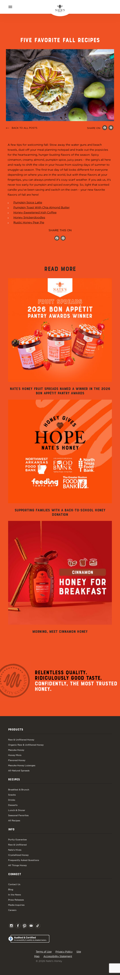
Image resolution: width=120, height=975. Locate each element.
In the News (14, 894)
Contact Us (14, 884)
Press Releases (16, 900)
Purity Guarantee (17, 839)
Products (15, 729)
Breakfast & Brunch (18, 789)
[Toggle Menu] (10, 7)
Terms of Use (44, 951)
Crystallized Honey (18, 855)
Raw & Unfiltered (17, 844)
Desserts (13, 805)
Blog (10, 889)
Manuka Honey (16, 750)
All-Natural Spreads (19, 770)
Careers (12, 910)
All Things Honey (17, 865)
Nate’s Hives (14, 850)
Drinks (11, 800)
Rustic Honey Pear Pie (28, 222)
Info (11, 829)
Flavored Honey (16, 760)
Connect (14, 874)
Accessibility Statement (57, 956)
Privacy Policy (63, 951)
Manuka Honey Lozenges (21, 765)
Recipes (14, 779)
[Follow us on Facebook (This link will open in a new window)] (57, 238)
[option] (60, 337)
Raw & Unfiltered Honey (21, 739)
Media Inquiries (16, 905)
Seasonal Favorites (18, 815)
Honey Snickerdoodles (29, 217)
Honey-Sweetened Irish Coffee (35, 212)
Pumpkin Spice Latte (27, 202)
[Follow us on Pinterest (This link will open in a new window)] (63, 238)
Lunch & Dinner (16, 810)
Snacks (12, 795)
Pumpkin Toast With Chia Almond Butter (41, 207)
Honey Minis (14, 755)
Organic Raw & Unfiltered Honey (26, 745)
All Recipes (14, 820)
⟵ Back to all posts (21, 128)
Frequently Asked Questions (23, 860)
